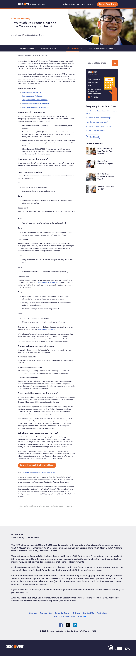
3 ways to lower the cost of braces (34, 100)
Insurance (27, 472)
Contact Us (88, 613)
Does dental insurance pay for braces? (36, 103)
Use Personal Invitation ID (85, 4)
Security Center (62, 613)
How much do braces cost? (32, 92)
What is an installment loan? (96, 131)
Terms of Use (46, 613)
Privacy (76, 613)
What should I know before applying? (99, 118)
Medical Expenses (48, 472)
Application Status (69, 4)
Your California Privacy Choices (67, 616)
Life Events (36, 472)
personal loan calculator (46, 329)
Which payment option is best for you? (36, 107)
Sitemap (33, 613)
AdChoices (102, 613)
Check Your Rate (107, 4)
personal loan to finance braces (49, 283)
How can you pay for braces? (32, 96)
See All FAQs (93, 137)
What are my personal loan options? (99, 126)
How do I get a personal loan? (97, 122)
